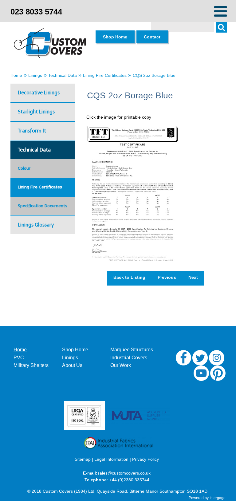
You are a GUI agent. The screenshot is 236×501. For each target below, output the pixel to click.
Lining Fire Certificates (105, 75)
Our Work (120, 365)
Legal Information (111, 459)
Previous (167, 277)
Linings (35, 75)
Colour (24, 168)
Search (224, 30)
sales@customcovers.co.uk (124, 473)
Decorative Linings (39, 93)
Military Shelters (31, 365)
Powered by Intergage (207, 498)
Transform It (32, 131)
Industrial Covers (128, 357)
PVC (19, 357)
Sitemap (83, 459)
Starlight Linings (36, 112)
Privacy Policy (145, 459)
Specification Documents (42, 205)
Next (193, 277)
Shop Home (75, 349)
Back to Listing (129, 277)
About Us (72, 365)
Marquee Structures (131, 349)
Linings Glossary (36, 225)
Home (16, 75)
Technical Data (62, 75)
